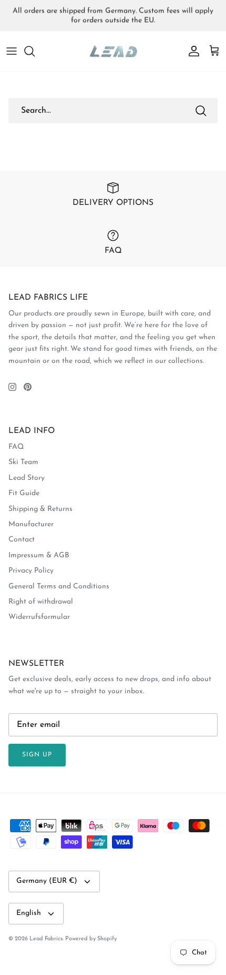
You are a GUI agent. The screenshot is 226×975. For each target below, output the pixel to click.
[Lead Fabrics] (113, 51)
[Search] (34, 51)
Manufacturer (31, 524)
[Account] (191, 51)
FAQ (16, 447)
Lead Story (26, 478)
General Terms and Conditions (58, 586)
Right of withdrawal (40, 602)
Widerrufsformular (39, 617)
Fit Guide (23, 493)
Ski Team (23, 462)
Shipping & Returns (40, 509)
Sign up (37, 755)
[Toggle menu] (11, 51)
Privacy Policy (31, 571)
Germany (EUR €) (46, 881)
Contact (21, 540)
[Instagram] (12, 387)
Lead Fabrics (46, 939)
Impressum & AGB (38, 555)
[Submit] (200, 110)
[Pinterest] (28, 387)
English (28, 913)
